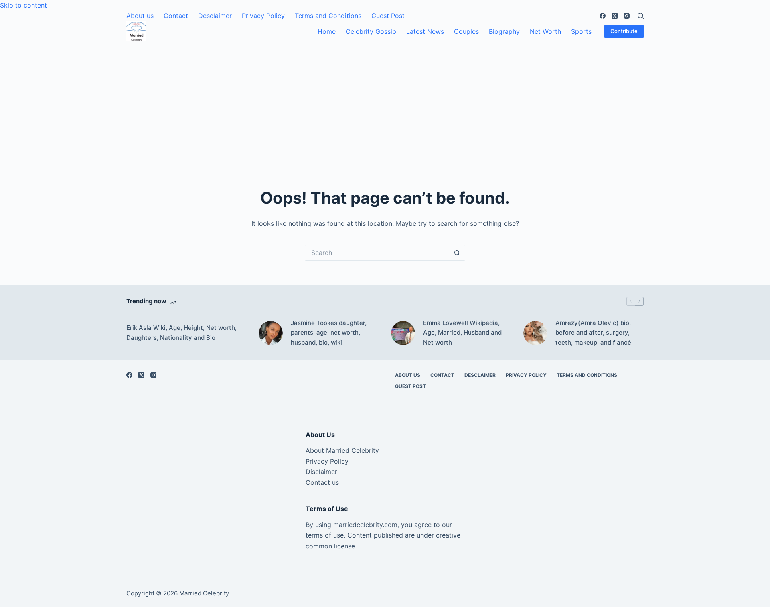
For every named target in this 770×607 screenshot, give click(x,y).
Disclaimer (321, 472)
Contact (176, 16)
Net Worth (545, 31)
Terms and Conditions (328, 16)
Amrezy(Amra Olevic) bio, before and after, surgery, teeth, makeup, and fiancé (593, 333)
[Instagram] (627, 16)
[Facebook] (603, 16)
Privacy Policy (263, 16)
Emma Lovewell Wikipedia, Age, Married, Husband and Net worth (462, 333)
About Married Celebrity (342, 450)
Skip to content (23, 5)
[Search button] (457, 253)
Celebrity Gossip (371, 31)
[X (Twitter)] (615, 16)
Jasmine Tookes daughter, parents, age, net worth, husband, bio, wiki (329, 333)
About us (140, 16)
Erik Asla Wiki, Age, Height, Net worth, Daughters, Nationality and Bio (181, 332)
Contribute (624, 31)
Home (327, 31)
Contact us (322, 482)
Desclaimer (215, 16)
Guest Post (388, 16)
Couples (466, 31)
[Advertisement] (385, 101)
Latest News (425, 31)
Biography (504, 31)
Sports (581, 31)
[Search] (641, 16)
